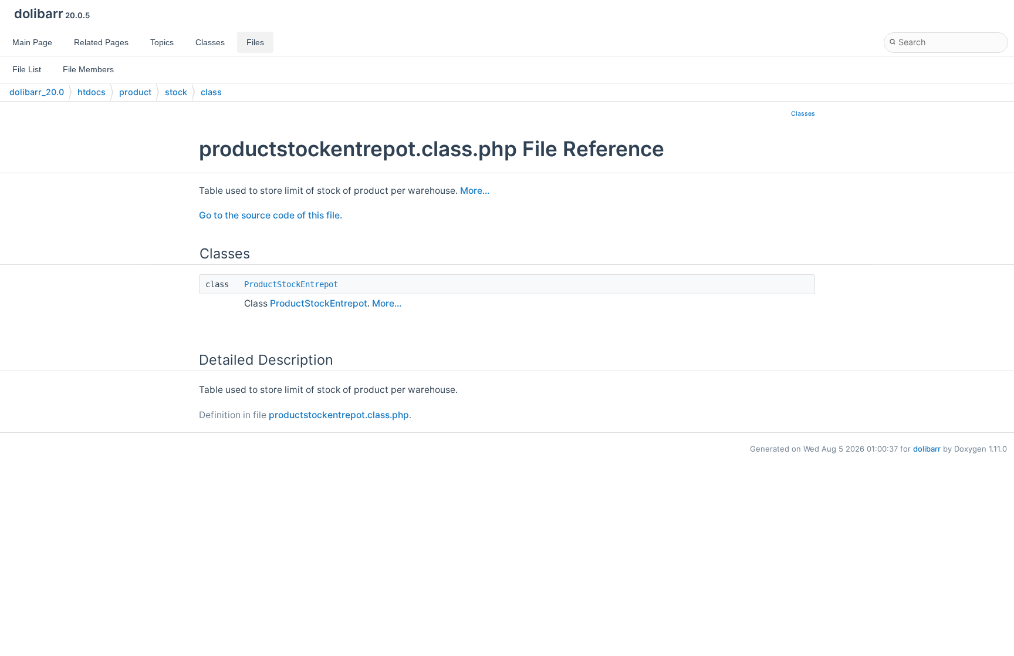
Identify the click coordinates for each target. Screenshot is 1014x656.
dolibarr (927, 448)
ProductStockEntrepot (291, 284)
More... (474, 190)
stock (176, 92)
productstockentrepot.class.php (339, 414)
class (211, 92)
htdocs (91, 92)
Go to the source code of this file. (270, 215)
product (135, 92)
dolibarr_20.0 (36, 92)
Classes (803, 113)
